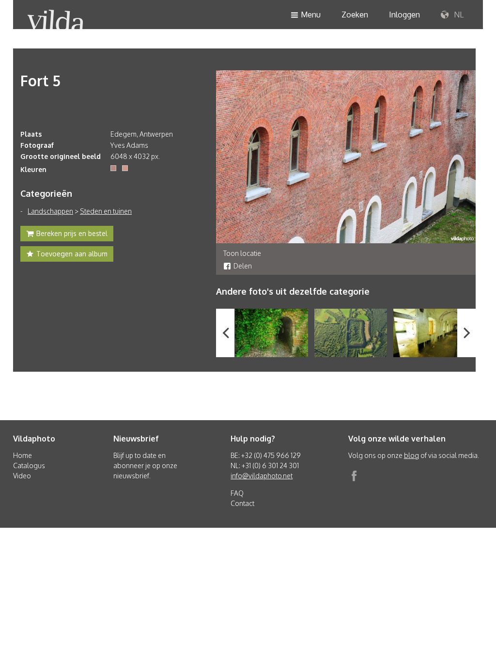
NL (458, 14)
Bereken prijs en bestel (72, 233)
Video (22, 476)
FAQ (237, 493)
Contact (242, 503)
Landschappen (50, 211)
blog (411, 455)
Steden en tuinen (106, 211)
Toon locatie (242, 253)
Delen (242, 266)
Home (22, 455)
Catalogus (29, 465)
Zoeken (354, 14)
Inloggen (404, 14)
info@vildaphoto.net (262, 476)
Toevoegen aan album (72, 254)
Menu (311, 14)
